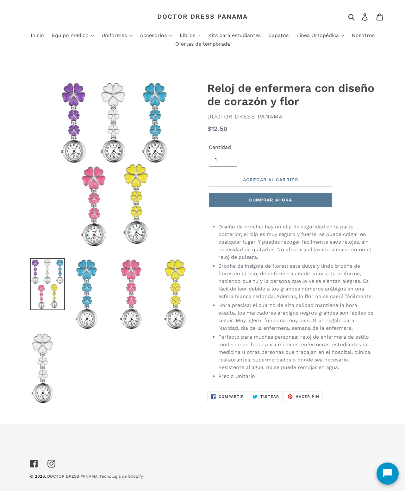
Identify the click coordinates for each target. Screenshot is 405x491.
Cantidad (220, 147)
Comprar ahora (270, 199)
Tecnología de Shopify (121, 476)
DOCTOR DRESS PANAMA (202, 16)
